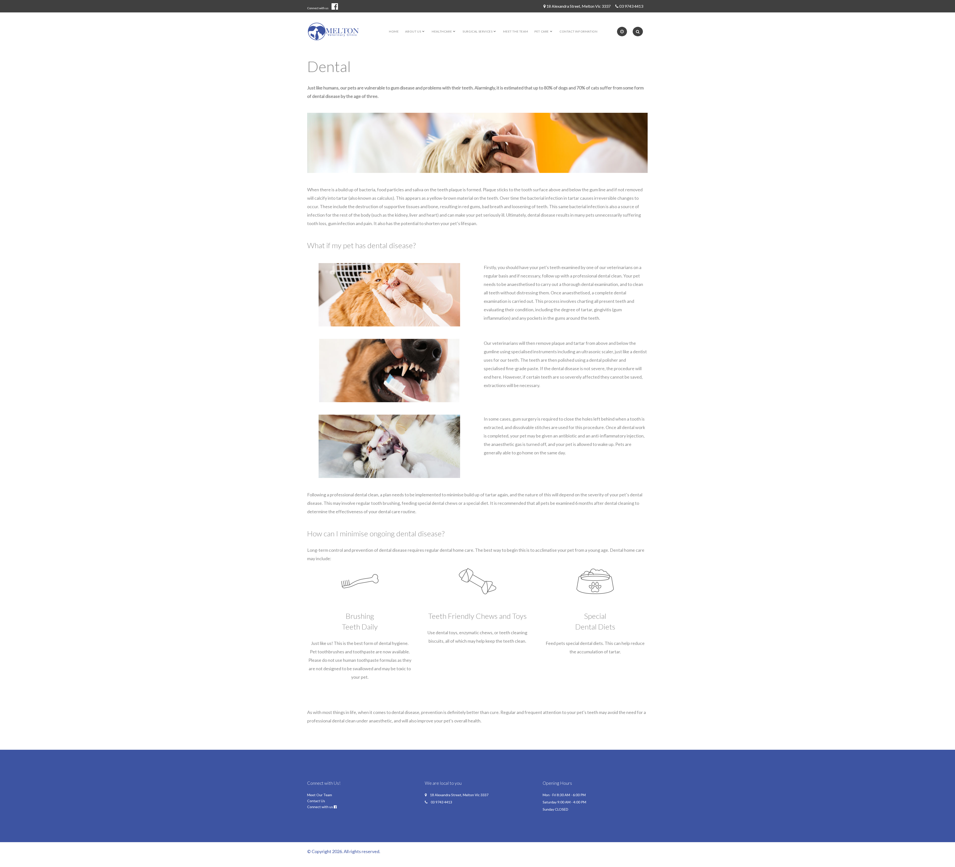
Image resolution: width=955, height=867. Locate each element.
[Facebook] (337, 6)
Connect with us (318, 8)
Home (394, 31)
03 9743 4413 (631, 6)
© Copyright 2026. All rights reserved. (343, 851)
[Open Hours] (622, 31)
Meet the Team (515, 31)
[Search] (638, 31)
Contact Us (316, 801)
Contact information (578, 31)
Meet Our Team (319, 795)
